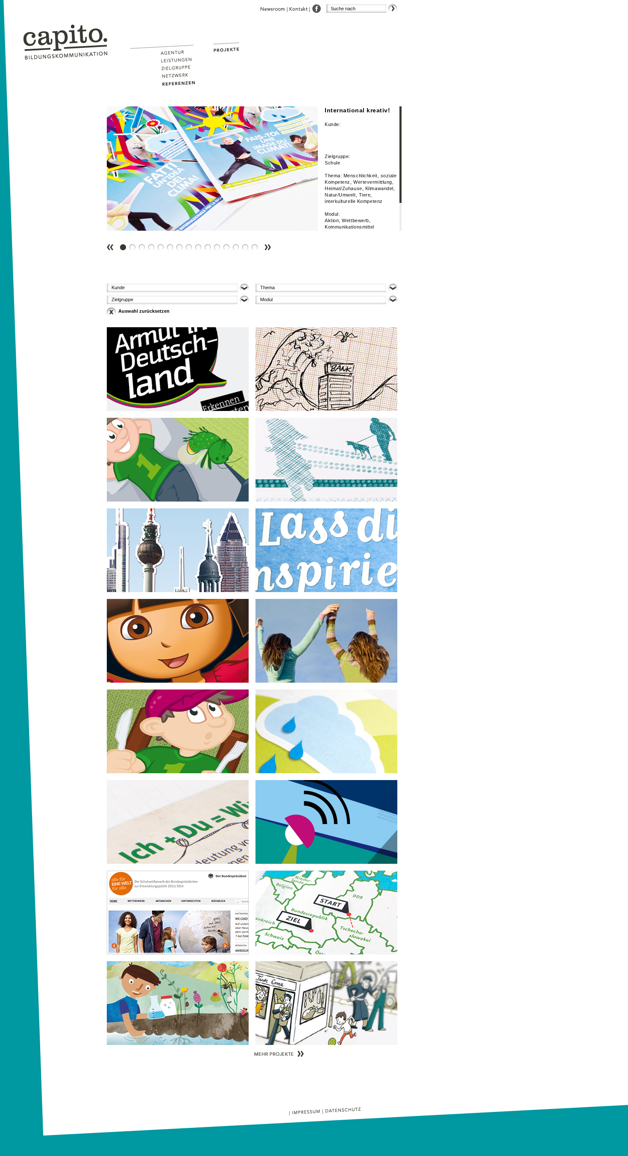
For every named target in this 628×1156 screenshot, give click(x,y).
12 (228, 241)
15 (256, 241)
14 (247, 241)
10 (209, 241)
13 (237, 241)
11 (218, 241)
